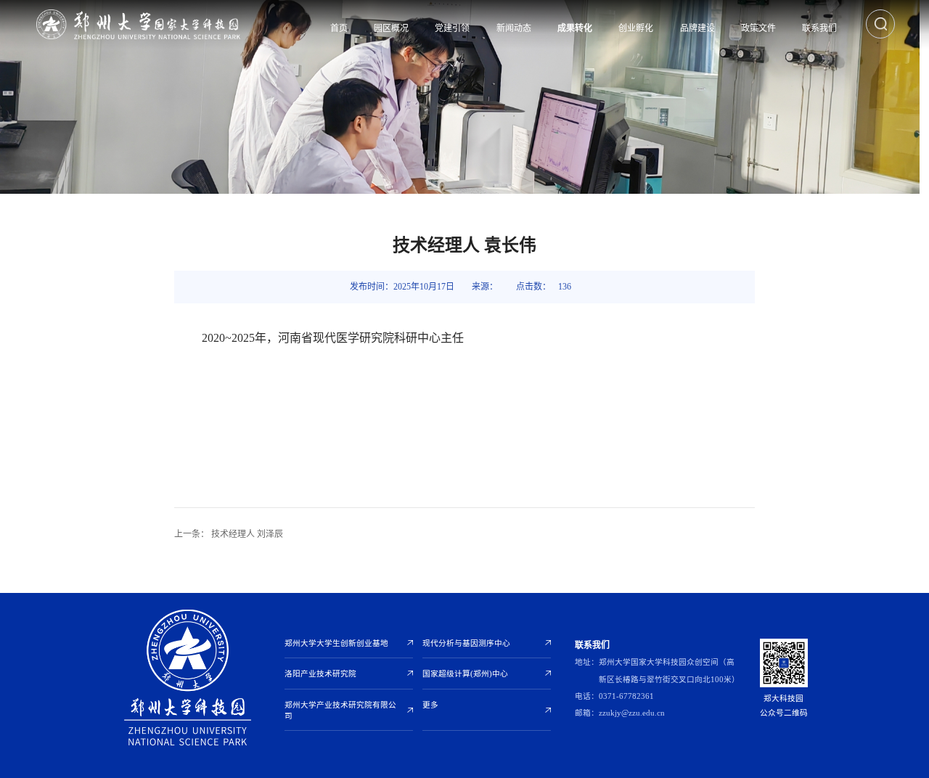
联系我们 (819, 28)
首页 (339, 28)
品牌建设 (697, 28)
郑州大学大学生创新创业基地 (336, 643)
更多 (430, 705)
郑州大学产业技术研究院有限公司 (340, 710)
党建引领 (452, 28)
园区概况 (391, 28)
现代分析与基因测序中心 (466, 643)
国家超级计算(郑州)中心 (465, 674)
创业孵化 (635, 28)
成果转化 (574, 28)
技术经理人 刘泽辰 (228, 534)
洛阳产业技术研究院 (320, 674)
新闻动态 (513, 28)
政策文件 (758, 28)
